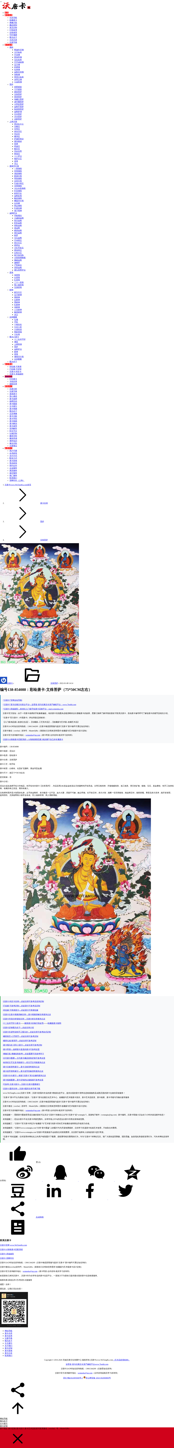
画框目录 (13, 384)
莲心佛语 (13, 396)
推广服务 (13, 475)
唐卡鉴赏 (13, 426)
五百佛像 (13, 414)
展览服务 (13, 471)
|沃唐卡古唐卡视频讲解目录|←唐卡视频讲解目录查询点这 (27, 1014)
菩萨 (11, 84)
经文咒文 (13, 431)
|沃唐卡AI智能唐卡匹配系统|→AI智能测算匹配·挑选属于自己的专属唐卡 (33, 739)
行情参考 (13, 30)
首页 (7, 13)
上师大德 (13, 122)
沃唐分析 (13, 389)
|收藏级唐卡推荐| (54, 1023)
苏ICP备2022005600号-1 (73, 1378)
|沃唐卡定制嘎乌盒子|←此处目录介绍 (18, 1028)
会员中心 (8, 448)
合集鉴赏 (13, 32)
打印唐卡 (13, 379)
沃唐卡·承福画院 (16, 374)
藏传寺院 (13, 436)
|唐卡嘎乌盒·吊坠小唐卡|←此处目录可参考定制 (22, 1045)
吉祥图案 (13, 317)
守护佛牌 (13, 35)
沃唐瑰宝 (13, 446)
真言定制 (13, 28)
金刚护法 (13, 213)
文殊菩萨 (54, 683)
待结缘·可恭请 (15, 367)
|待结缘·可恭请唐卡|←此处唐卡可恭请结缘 (20, 1010)
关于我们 (8, 1346)
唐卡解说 (13, 423)
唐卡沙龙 (8, 1353)
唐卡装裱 (13, 461)
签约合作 (13, 466)
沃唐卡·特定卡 (15, 372)
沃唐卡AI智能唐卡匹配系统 (11, 1249)
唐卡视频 (13, 409)
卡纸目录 (13, 381)
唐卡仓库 (8, 15)
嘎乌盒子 (13, 37)
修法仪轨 (13, 443)
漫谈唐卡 (13, 394)
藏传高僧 (13, 438)
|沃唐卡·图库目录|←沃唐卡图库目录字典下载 (21, 1089)
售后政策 (13, 463)
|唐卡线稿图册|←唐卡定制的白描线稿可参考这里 (23, 1080)
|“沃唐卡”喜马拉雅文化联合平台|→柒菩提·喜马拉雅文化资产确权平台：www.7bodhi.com (39, 705)
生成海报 (40, 1217)
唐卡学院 (13, 419)
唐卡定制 (8, 1348)
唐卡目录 (8, 45)
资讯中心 (8, 386)
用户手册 (13, 451)
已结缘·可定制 (15, 369)
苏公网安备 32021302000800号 (98, 1378)
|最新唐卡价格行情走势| (34, 1023)
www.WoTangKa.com (18, 1245)
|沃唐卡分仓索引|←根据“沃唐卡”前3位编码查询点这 (24, 1076)
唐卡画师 (13, 399)
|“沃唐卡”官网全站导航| (12, 700)
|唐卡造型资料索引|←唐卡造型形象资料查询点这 (23, 1071)
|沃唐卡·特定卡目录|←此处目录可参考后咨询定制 (23, 1001)
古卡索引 (13, 406)
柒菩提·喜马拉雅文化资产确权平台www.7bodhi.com (87, 1364)
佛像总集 (13, 23)
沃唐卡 (10, 683)
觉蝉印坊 (8, 376)
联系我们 (13, 478)
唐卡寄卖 (8, 364)
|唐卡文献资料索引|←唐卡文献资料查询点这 (21, 1067)
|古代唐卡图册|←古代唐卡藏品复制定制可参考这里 (24, 1058)
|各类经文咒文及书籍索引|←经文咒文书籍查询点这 (24, 1062)
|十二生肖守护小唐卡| (12, 1023)
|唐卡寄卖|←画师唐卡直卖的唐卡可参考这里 (21, 1049)
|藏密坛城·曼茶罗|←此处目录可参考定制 (19, 1041)
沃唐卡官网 (4, 1245)
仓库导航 (13, 18)
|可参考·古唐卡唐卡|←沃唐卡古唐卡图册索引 (21, 1084)
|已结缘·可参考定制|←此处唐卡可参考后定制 (21, 1006)
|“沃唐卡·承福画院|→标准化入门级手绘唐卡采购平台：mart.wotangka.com (33, 709)
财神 (11, 290)
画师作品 (13, 401)
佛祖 (11, 47)
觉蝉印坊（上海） (17, 480)
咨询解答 (13, 428)
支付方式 (13, 456)
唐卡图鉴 (13, 404)
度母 (11, 273)
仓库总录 (13, 40)
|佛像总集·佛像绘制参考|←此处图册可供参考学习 (23, 1054)
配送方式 (13, 458)
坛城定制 (13, 433)
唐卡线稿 (13, 421)
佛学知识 (13, 441)
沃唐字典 (13, 42)
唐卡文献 (13, 416)
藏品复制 (13, 25)
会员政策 (13, 453)
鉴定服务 (13, 473)
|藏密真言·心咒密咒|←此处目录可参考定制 (20, 1036)
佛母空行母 (14, 166)
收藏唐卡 (13, 20)
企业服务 (13, 468)
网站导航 (8, 1331)
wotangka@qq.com (33, 735)
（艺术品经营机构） (121, 1360)
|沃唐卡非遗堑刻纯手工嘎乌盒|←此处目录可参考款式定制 (27, 1032)
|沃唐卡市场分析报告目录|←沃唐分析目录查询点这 (24, 1019)
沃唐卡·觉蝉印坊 (7, 1258)
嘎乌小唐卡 (14, 337)
